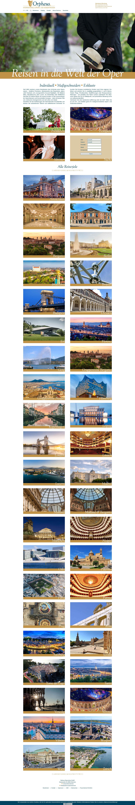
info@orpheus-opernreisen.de (104, 6)
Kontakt (49, 10)
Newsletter (65, 10)
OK (64, 804)
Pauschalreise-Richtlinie (86, 788)
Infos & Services (57, 10)
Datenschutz (69, 804)
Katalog (43, 10)
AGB (67, 788)
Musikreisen (36, 10)
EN (27, 10)
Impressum (60, 788)
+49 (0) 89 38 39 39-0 (102, 5)
